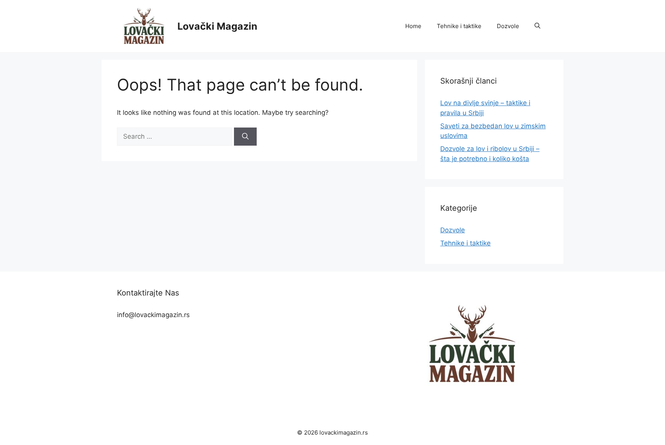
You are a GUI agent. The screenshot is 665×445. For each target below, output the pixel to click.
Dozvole (508, 26)
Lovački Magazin (217, 26)
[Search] (245, 137)
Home (413, 26)
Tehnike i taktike (459, 26)
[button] (537, 26)
